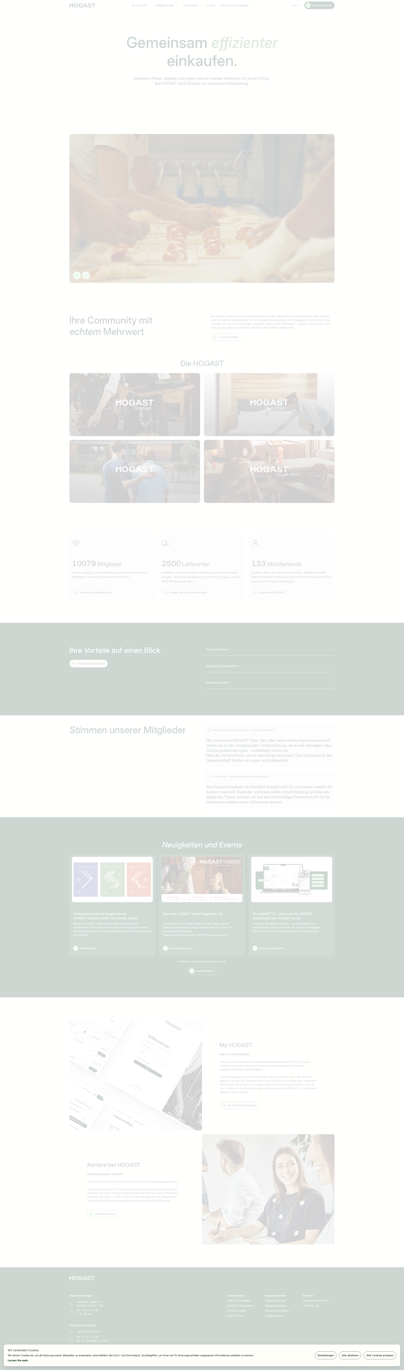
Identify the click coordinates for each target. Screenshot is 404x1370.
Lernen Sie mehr (18, 1360)
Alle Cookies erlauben (380, 1355)
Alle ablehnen (350, 1355)
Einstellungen (326, 1355)
